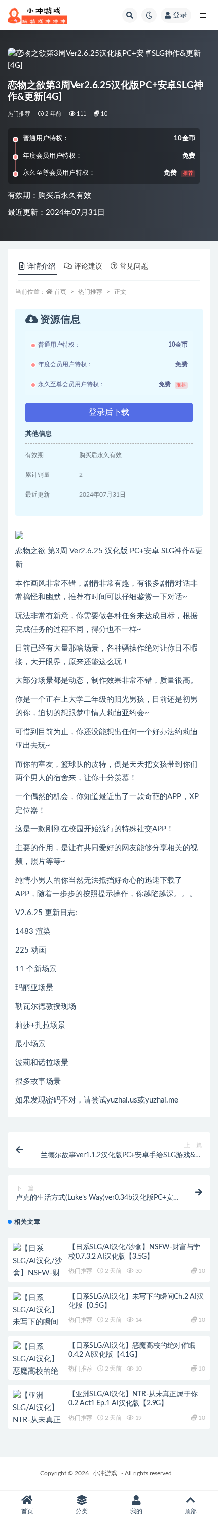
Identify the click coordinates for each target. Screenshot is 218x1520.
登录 (180, 15)
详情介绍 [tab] (41, 266)
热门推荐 (19, 114)
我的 (136, 1511)
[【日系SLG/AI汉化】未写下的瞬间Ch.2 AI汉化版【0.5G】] (38, 1322)
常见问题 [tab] (134, 266)
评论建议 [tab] (88, 266)
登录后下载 (109, 412)
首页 (60, 292)
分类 (82, 1511)
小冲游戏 (105, 1473)
